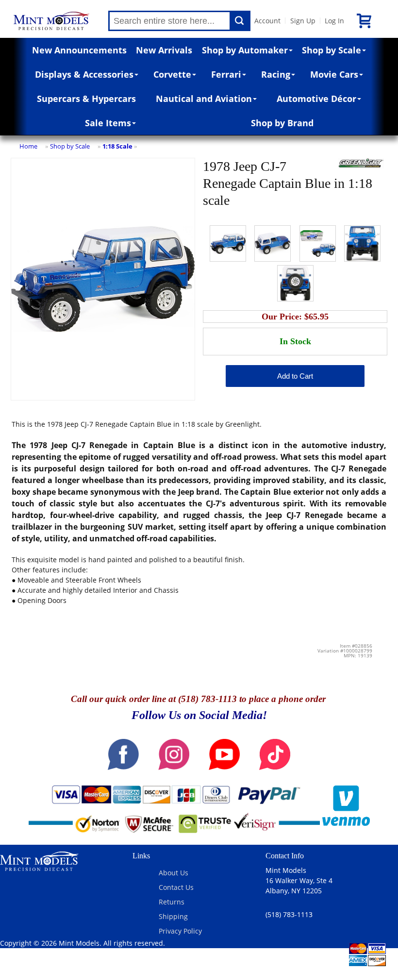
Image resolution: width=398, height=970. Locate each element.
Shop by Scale (331, 50)
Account (267, 20)
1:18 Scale (117, 146)
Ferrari (226, 74)
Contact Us (176, 887)
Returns (171, 901)
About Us (173, 872)
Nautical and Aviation (204, 98)
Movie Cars (334, 74)
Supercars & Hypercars (86, 98)
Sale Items (108, 123)
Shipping (173, 916)
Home (28, 146)
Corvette (172, 74)
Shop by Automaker (245, 50)
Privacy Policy (180, 931)
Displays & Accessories (84, 74)
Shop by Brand (282, 123)
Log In (334, 20)
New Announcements (79, 50)
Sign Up (302, 20)
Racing (275, 74)
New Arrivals (164, 50)
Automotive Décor (316, 98)
